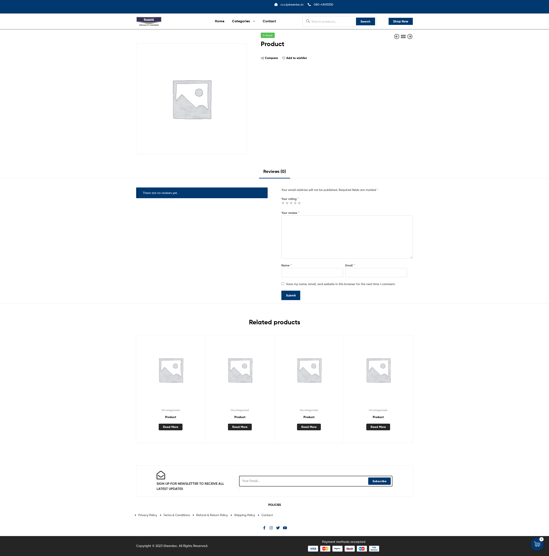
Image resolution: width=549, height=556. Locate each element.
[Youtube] (285, 528)
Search (365, 21)
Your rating (290, 199)
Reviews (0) (274, 171)
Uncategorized (170, 410)
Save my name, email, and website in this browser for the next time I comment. (340, 284)
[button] (401, 21)
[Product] (397, 37)
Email (350, 265)
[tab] (274, 173)
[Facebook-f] (264, 528)
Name (286, 265)
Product (170, 417)
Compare (271, 58)
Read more (170, 427)
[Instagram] (271, 528)
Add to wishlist (296, 58)
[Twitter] (278, 528)
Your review (290, 213)
